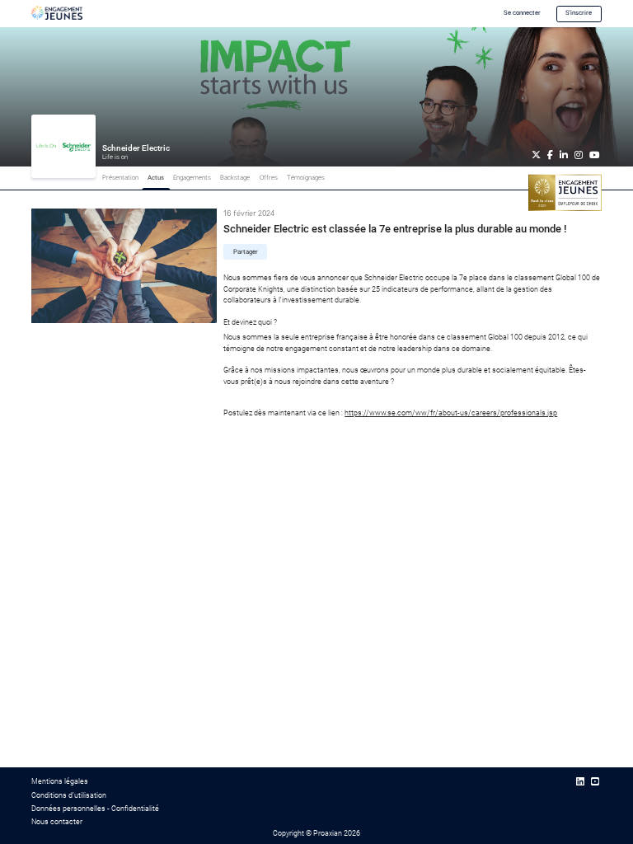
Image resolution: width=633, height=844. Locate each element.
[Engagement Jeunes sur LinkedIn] (580, 781)
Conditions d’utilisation (68, 795)
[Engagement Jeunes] (56, 12)
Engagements (192, 177)
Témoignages (306, 177)
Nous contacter (56, 822)
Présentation (120, 177)
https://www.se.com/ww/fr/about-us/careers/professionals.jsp (451, 413)
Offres (269, 177)
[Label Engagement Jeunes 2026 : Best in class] (565, 192)
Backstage (235, 177)
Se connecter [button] (522, 12)
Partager (245, 252)
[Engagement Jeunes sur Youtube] (595, 781)
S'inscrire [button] (578, 12)
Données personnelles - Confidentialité (95, 808)
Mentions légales (59, 781)
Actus (156, 177)
